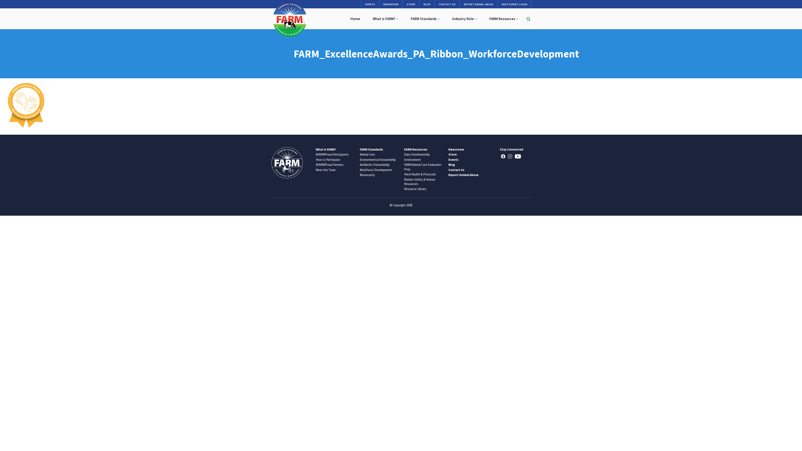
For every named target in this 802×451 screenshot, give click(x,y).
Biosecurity (367, 175)
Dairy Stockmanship (417, 154)
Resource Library (415, 189)
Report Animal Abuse (479, 4)
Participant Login (514, 4)
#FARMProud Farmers (330, 165)
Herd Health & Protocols (420, 174)
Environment (412, 160)
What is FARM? (384, 18)
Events (370, 4)
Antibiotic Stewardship (375, 165)
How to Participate (328, 160)
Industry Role (463, 18)
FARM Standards (424, 18)
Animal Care (367, 154)
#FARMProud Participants (332, 154)
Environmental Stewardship (378, 160)
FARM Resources (502, 18)
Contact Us (447, 4)
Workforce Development (376, 170)
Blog (427, 4)
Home (355, 18)
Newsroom (390, 4)
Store (411, 4)
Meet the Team (326, 170)
